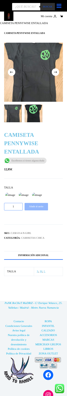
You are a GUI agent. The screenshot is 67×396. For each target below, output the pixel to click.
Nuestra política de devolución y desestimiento (19, 340)
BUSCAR (47, 6)
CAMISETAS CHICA (32, 237)
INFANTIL (48, 325)
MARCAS (48, 339)
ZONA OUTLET (48, 353)
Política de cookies (19, 348)
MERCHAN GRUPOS (48, 344)
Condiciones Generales (18, 325)
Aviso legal (18, 330)
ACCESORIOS (48, 335)
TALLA (8, 187)
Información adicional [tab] (33, 255)
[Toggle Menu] (59, 6)
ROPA (48, 321)
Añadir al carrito (36, 206)
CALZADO (48, 330)
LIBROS (48, 348)
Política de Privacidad (18, 353)
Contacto (19, 321)
